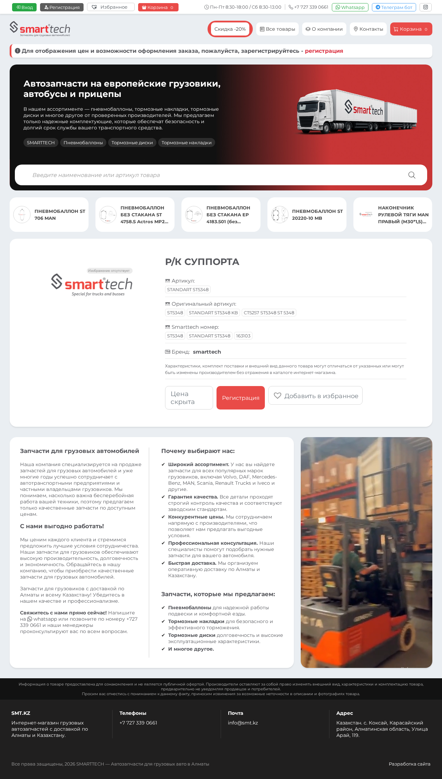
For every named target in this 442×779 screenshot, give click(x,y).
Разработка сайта (410, 764)
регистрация (324, 51)
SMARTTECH (41, 142)
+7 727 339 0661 (138, 723)
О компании (326, 29)
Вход (26, 7)
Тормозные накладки (187, 142)
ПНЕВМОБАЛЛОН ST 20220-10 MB (317, 214)
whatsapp (45, 619)
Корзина (159, 7)
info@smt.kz (243, 723)
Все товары (280, 29)
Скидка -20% (230, 29)
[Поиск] (412, 175)
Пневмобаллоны (83, 142)
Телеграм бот (396, 7)
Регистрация (64, 7)
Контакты (370, 29)
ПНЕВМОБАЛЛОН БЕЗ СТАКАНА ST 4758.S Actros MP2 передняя (143, 215)
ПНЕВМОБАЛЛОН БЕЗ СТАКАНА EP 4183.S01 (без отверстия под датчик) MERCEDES (229, 215)
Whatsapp (352, 7)
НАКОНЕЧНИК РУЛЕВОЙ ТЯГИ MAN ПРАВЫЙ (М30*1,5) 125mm (403, 215)
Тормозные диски (132, 142)
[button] (315, 395)
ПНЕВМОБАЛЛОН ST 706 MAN (60, 214)
